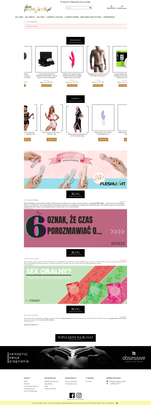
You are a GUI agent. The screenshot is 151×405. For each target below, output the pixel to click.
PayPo (26, 381)
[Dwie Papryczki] (37, 8)
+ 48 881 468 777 (115, 384)
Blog (46, 386)
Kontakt (27, 384)
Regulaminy (49, 384)
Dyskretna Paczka (50, 388)
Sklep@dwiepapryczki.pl (117, 381)
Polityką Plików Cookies (67, 403)
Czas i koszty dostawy (31, 386)
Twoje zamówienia (71, 381)
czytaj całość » (123, 201)
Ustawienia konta (71, 384)
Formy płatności (29, 388)
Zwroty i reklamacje (30, 391)
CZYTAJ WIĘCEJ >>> (29, 208)
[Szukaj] (90, 7)
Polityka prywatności (51, 381)
